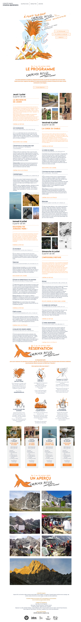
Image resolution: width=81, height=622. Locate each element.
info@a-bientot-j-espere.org (41, 613)
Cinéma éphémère (10, 5)
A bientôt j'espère (8, 3)
